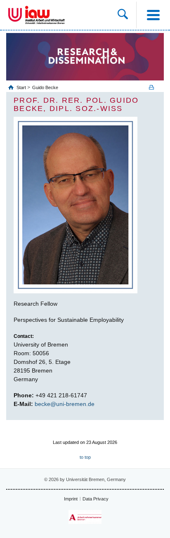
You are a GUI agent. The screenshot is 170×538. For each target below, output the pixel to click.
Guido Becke (45, 87)
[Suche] (127, 15)
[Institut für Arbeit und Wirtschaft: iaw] (45, 15)
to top (85, 457)
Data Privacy (96, 498)
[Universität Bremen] (15, 15)
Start (22, 87)
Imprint (71, 498)
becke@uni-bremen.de (64, 404)
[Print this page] (154, 87)
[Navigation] (153, 15)
